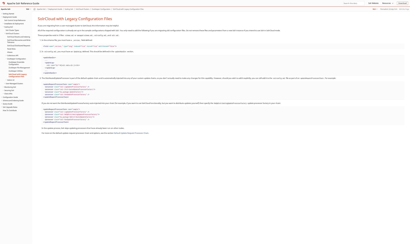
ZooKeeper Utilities (16, 71)
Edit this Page (404, 9)
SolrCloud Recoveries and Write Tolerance (18, 41)
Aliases (9, 52)
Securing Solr (9, 90)
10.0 (374, 9)
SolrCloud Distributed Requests (18, 45)
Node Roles (11, 49)
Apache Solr (41, 9)
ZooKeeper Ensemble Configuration (16, 63)
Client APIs (8, 93)
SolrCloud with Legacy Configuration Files (18, 75)
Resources (386, 3)
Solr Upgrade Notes (10, 107)
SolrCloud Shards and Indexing (18, 37)
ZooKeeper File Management (19, 67)
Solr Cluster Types (12, 30)
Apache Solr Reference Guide (23, 3)
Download (402, 3)
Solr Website (373, 3)
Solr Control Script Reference (14, 20)
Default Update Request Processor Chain (131, 133)
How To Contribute (10, 110)
